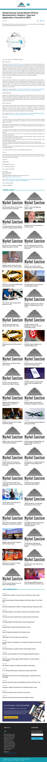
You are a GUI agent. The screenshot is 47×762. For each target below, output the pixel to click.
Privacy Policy (10, 760)
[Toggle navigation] (28, 4)
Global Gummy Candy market (17, 64)
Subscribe (37, 738)
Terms (4, 760)
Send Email (7, 174)
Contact (23, 760)
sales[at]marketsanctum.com (10, 753)
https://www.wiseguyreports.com (13, 176)
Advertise (17, 760)
